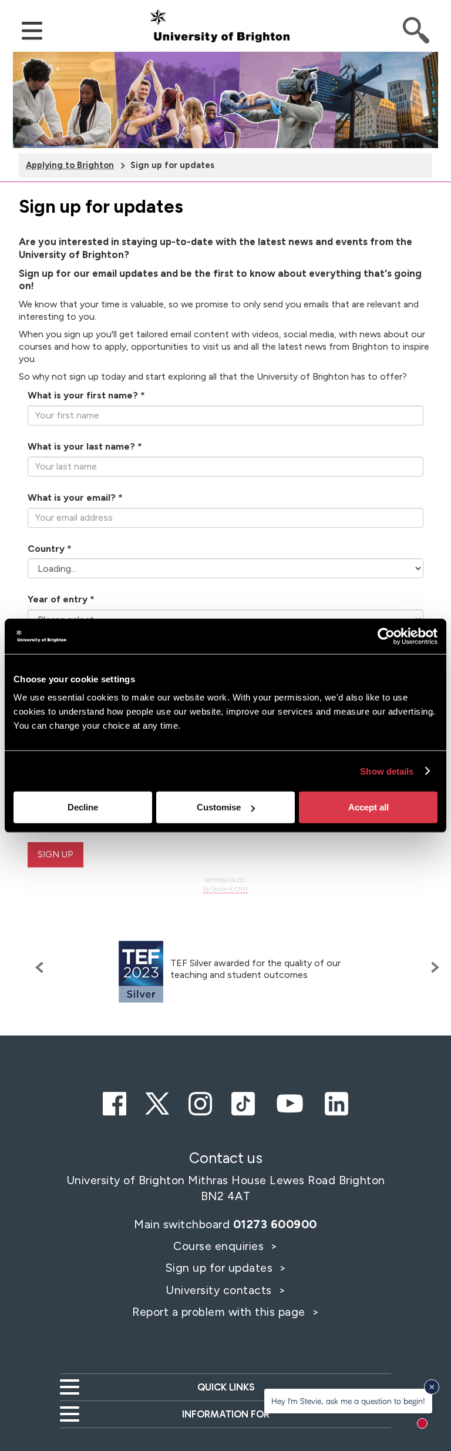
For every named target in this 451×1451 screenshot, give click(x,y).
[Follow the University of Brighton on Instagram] (200, 1101)
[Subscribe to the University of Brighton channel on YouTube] (289, 1101)
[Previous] (42, 967)
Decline (83, 807)
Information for (226, 1414)
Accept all (368, 807)
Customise (219, 807)
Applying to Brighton (70, 165)
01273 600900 (275, 1224)
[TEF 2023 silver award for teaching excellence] (141, 972)
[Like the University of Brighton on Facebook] (114, 1101)
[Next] (432, 967)
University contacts (219, 1290)
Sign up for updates (220, 1268)
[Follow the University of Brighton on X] (157, 1101)
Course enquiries (220, 1246)
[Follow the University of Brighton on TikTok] (243, 1101)
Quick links (225, 1387)
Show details (386, 771)
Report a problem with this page (220, 1312)
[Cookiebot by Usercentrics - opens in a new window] (386, 636)
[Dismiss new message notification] (431, 1387)
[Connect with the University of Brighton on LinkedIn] (336, 1101)
